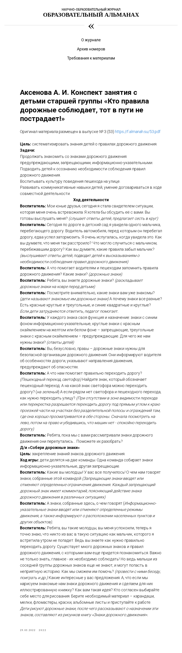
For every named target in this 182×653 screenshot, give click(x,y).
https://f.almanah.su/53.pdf (137, 131)
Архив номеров (91, 49)
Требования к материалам (91, 58)
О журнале (91, 40)
